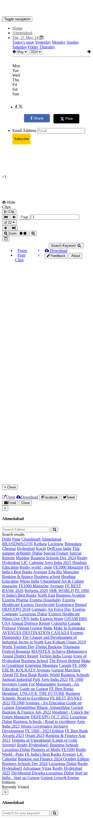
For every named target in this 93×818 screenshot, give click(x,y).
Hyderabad (26, 548)
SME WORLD (61, 590)
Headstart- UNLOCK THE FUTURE (33, 693)
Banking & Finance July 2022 (26, 712)
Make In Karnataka (69, 628)
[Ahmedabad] (46, 8)
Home (17, 28)
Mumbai (22, 558)
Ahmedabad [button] (22, 33)
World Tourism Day (18, 646)
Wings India (29, 581)
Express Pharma (15, 600)
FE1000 (18, 703)
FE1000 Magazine (68, 567)
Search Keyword (63, 246)
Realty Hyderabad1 (33, 745)
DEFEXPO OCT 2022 (50, 717)
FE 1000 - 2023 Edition (44, 731)
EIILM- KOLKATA (18, 670)
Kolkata (40, 544)
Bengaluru (73, 544)
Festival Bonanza (16, 651)
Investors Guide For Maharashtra (29, 684)
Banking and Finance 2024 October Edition (53, 759)
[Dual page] (5, 239)
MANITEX (41, 651)
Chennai (9, 548)
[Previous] (39, 250)
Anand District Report (20, 656)
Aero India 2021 (54, 679)
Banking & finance (17, 576)
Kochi (41, 548)
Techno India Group (55, 656)
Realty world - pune (36, 567)
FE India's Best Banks (43, 754)
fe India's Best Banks (19, 595)
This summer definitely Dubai (41, 550)
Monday (59, 42)
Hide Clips (8, 204)
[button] (18, 107)
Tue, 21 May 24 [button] (26, 37)
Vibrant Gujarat (29, 628)
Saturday (19, 47)
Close (25, 503)
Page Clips (20, 257)
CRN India (30, 618)
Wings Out (11, 618)
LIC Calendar (32, 562)
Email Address (24, 130)
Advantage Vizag (37, 768)
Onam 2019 (76, 642)
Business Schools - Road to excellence (44, 721)
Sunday (73, 42)
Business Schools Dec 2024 (53, 558)
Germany (39, 609)
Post (69, 118)
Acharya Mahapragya (69, 651)
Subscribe (21, 139)
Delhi (6, 539)
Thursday (47, 47)
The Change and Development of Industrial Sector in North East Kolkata (39, 639)
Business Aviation (70, 595)
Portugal (9, 628)
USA (6, 623)
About (75, 256)
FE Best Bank (25, 675)
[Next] (39, 255)
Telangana (71, 646)
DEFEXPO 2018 (16, 609)
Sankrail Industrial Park (21, 679)
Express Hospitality (45, 600)
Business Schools (75, 675)
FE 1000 (82, 590)
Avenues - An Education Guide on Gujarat (40, 686)
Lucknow (56, 544)
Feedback (57, 256)
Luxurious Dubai (33, 614)
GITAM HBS (75, 618)
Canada (65, 665)
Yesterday (43, 42)
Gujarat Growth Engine (60, 777)
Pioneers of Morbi (45, 749)
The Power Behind (64, 661)
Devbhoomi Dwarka (28, 773)
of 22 (8, 222)
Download (58, 250)
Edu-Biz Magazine (63, 572)
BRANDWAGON (17, 544)
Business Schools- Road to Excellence (41, 695)
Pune (16, 539)
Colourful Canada (65, 623)
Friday (33, 47)
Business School (34, 661)
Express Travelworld (38, 604)
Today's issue (23, 42)
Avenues (40, 572)
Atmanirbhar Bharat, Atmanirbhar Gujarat (49, 707)
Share (39, 118)
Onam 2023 (34, 735)
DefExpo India (59, 548)
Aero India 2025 (57, 562)
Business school (47, 576)
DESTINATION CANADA (45, 632)
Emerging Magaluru (41, 665)
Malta (47, 628)
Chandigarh (31, 539)
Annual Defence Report (30, 623)
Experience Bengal (71, 604)
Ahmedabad (51, 539)
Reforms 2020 (36, 590)
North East (46, 595)
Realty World (49, 675)
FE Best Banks (61, 689)
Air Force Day (59, 609)
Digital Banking (49, 646)
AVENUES (11, 632)
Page (24, 217)
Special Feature (55, 553)
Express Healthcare (64, 614)
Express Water (51, 618)
